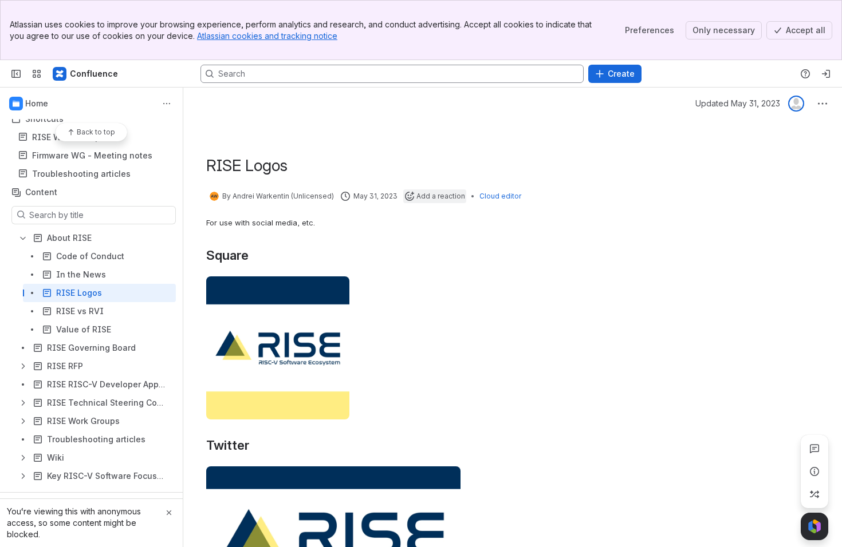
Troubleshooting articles (81, 174)
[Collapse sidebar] (16, 74)
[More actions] (167, 103)
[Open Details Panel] (814, 471)
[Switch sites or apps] (36, 74)
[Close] (169, 513)
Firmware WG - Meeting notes (92, 155)
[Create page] (814, 494)
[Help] (805, 74)
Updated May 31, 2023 (737, 103)
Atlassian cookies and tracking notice (267, 36)
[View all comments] (814, 448)
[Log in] (826, 74)
